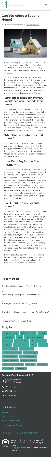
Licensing (5, 412)
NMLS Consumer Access (12, 425)
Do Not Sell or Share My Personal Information (20, 433)
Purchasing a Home (32, 25)
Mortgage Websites (19, 448)
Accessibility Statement (11, 421)
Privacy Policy (7, 416)
